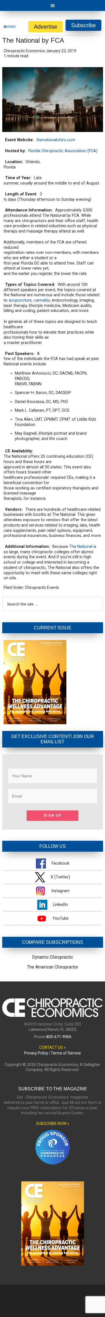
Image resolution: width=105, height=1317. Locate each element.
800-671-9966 (58, 1037)
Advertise (45, 27)
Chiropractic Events (42, 587)
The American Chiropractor (52, 967)
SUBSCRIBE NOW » (52, 1123)
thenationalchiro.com (55, 140)
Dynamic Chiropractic (52, 957)
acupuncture (20, 300)
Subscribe (83, 25)
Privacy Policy (36, 1053)
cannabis (42, 300)
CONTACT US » (52, 1047)
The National (80, 546)
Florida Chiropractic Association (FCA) (62, 151)
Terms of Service (66, 1053)
